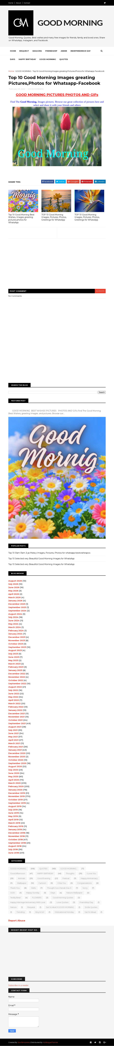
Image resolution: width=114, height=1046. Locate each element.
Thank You (15, 888)
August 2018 (15, 846)
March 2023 (14, 664)
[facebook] (91, 1042)
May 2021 (13, 736)
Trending (21, 912)
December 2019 (16, 793)
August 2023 (15, 650)
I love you (91, 873)
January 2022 (15, 710)
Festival (66, 878)
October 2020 (15, 760)
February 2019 (15, 826)
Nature (13, 907)
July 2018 (13, 849)
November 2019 (16, 796)
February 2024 (16, 630)
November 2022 (16, 677)
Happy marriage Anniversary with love (27, 902)
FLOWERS (36, 897)
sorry (85, 888)
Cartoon (42, 883)
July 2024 (13, 617)
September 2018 (17, 843)
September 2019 (17, 803)
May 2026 (13, 590)
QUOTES (43, 868)
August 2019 (15, 806)
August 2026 (15, 581)
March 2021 (14, 743)
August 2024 (15, 614)
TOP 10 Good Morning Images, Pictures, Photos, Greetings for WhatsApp (53, 217)
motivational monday (64, 912)
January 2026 (15, 600)
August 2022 (15, 687)
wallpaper (21, 883)
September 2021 (17, 723)
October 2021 (15, 720)
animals (21, 878)
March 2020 (14, 783)
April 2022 (13, 700)
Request (24, 51)
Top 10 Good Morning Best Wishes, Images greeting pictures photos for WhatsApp (21, 218)
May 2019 (13, 816)
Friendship (51, 51)
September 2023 (17, 647)
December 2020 (16, 753)
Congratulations (84, 883)
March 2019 (14, 823)
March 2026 (14, 597)
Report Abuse (16, 920)
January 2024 (15, 634)
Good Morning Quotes (63, 897)
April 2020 (13, 780)
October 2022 (15, 680)
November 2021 (16, 717)
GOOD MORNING (23, 71)
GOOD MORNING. (68, 868)
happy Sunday (32, 893)
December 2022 (16, 673)
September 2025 (17, 607)
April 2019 (13, 819)
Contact (27, 3)
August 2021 (14, 727)
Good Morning (47, 59)
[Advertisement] (57, 265)
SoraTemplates (23, 1042)
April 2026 (13, 594)
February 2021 (15, 746)
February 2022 (15, 707)
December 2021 (16, 713)
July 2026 (13, 584)
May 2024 (13, 624)
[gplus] (104, 1042)
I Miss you (61, 883)
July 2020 (13, 770)
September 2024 (17, 610)
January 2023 (15, 670)
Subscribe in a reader (18, 985)
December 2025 (16, 604)
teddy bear (15, 897)
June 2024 (13, 620)
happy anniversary (89, 878)
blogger (100, 291)
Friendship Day (86, 902)
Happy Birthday (27, 59)
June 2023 (13, 657)
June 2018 (13, 853)
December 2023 (16, 637)
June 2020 (13, 773)
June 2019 (13, 813)
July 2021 (13, 730)
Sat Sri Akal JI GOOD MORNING (60, 907)
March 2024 (14, 627)
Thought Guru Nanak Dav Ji (59, 888)
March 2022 (14, 703)
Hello (33, 888)
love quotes (62, 902)
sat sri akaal (90, 912)
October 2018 (15, 839)
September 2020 (17, 763)
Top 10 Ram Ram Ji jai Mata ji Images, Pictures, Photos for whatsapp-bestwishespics (49, 553)
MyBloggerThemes (50, 1042)
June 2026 (13, 587)
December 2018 (16, 833)
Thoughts (70, 873)
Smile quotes (91, 907)
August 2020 (15, 766)
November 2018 (16, 836)
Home (10, 3)
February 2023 (15, 667)
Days (12, 59)
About (18, 3)
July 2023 (13, 653)
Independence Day (80, 51)
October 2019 (15, 799)
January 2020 (15, 790)
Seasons (37, 51)
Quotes (63, 59)
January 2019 (15, 829)
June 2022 (13, 693)
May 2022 (13, 697)
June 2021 (13, 733)
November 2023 (16, 640)
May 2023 (13, 660)
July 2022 (13, 690)
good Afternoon (17, 873)
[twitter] (105, 3)
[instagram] (100, 1042)
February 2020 (16, 786)
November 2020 (16, 756)
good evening (43, 878)
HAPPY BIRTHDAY (45, 873)
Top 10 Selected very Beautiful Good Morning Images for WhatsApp (41, 558)
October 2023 (15, 644)
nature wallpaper (74, 893)
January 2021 (15, 750)
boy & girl (39, 912)
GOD (12, 893)
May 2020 (13, 776)
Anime (64, 51)
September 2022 (17, 683)
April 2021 (13, 740)
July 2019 (13, 809)
